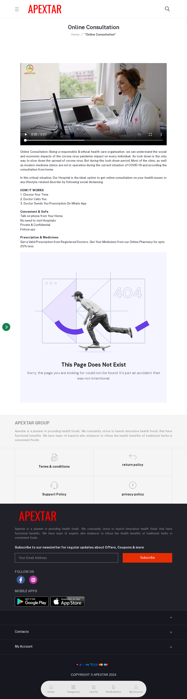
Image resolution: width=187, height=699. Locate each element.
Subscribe (147, 557)
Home (75, 34)
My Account (24, 646)
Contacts (22, 631)
